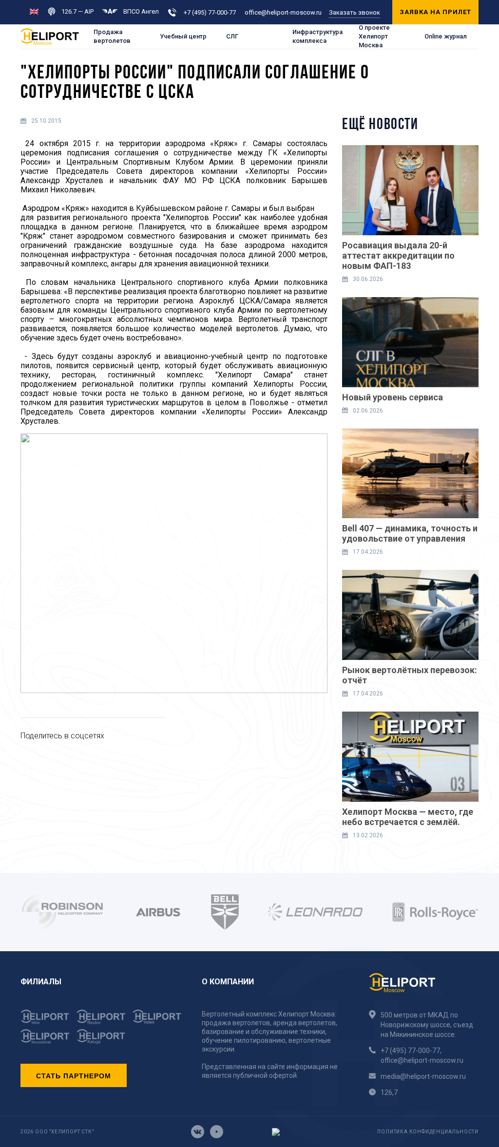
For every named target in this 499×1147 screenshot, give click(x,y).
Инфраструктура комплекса (317, 36)
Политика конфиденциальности (428, 1131)
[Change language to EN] (34, 11)
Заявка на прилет (435, 12)
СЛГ (232, 36)
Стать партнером (73, 1075)
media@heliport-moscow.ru (423, 1076)
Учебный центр (183, 36)
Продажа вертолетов (112, 36)
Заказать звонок (354, 12)
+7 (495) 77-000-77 (210, 12)
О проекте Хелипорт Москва (374, 36)
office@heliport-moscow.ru (283, 12)
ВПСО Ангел (141, 11)
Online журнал (445, 36)
